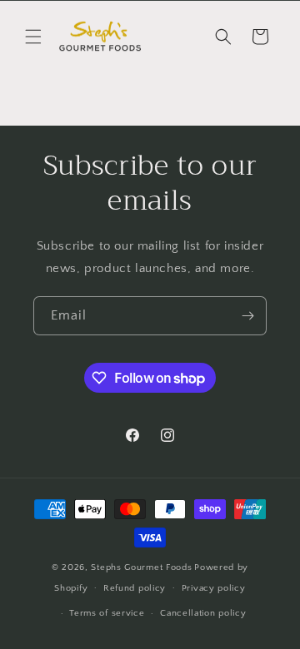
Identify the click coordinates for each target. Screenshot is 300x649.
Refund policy (134, 588)
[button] (33, 36)
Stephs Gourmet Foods (141, 567)
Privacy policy (214, 588)
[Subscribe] (247, 315)
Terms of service (106, 613)
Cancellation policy (203, 613)
